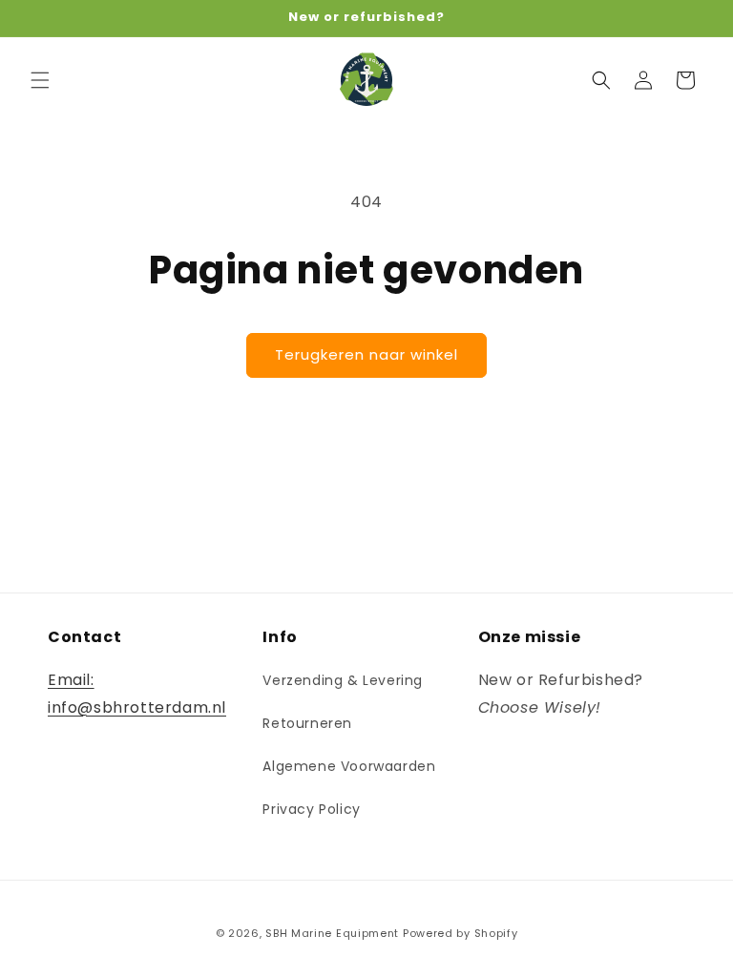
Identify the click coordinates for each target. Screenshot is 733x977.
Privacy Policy (311, 809)
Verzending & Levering (342, 680)
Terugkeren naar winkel (366, 354)
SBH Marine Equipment (332, 933)
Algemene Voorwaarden (348, 766)
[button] (40, 80)
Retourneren (307, 723)
